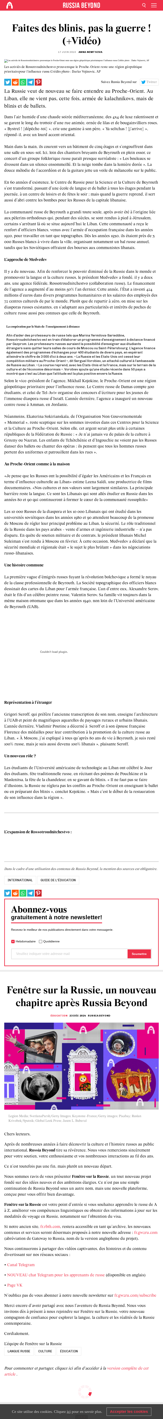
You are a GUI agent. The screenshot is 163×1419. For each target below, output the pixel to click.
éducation (69, 1351)
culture (45, 1351)
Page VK (14, 1285)
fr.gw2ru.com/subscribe (135, 1296)
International (20, 880)
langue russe (19, 1351)
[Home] (9, 5)
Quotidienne (51, 941)
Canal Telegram (21, 1265)
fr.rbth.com (50, 1227)
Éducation (59, 1015)
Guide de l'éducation (58, 880)
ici (69, 1411)
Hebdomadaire (26, 941)
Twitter (151, 82)
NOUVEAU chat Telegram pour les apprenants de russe (56, 1275)
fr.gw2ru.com (145, 1233)
